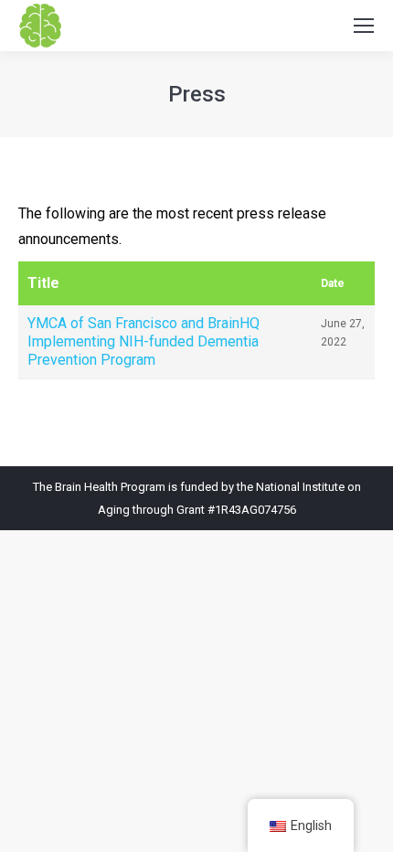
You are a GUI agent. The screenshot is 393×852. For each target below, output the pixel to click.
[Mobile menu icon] (364, 26)
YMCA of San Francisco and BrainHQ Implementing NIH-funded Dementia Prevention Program (143, 341)
